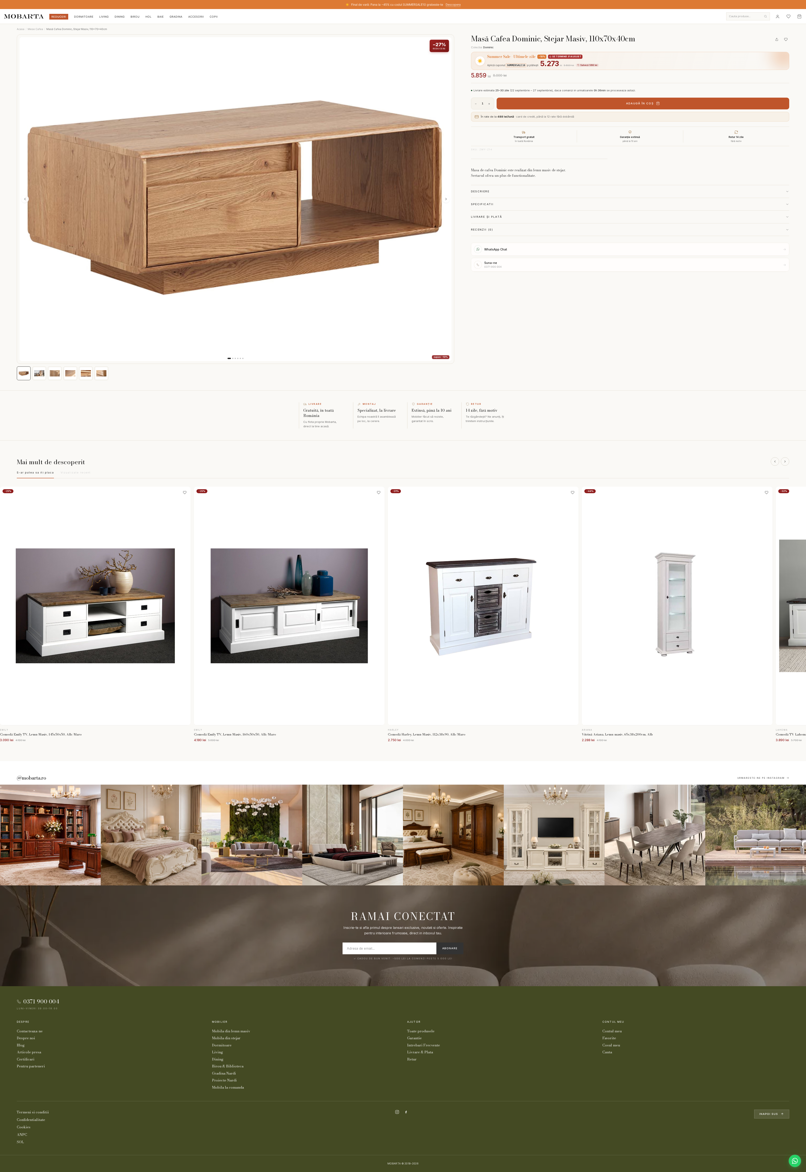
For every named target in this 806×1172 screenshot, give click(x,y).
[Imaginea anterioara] (25, 199)
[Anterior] (775, 461)
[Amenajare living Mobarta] (151, 835)
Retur (412, 1059)
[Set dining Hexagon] (654, 835)
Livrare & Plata (420, 1052)
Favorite (609, 1038)
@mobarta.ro (31, 778)
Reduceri (58, 16)
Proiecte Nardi (224, 1080)
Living (104, 16)
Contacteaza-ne (30, 1031)
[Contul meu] (777, 16)
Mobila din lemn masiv (231, 1031)
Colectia (482, 47)
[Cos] (799, 16)
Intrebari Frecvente (423, 1045)
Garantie (414, 1038)
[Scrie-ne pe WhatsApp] (795, 1161)
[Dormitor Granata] (352, 835)
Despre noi (26, 1038)
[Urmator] (785, 461)
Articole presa (29, 1052)
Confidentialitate (31, 1119)
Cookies (23, 1127)
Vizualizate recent (76, 472)
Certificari (25, 1059)
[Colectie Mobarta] (554, 835)
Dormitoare (83, 16)
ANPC (22, 1134)
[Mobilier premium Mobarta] (453, 835)
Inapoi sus (768, 1114)
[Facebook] (406, 1112)
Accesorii (196, 16)
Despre (23, 1021)
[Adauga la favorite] (786, 39)
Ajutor (414, 1021)
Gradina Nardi (224, 1073)
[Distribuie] (776, 39)
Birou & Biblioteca (227, 1066)
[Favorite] (788, 16)
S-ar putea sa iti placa (35, 472)
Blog (21, 1045)
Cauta (607, 1052)
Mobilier (220, 1021)
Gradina (176, 16)
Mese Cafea (35, 29)
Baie (160, 16)
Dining (120, 16)
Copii (214, 16)
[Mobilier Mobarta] (50, 835)
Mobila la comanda (228, 1087)
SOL (20, 1142)
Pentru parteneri (31, 1066)
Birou (135, 16)
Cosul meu (611, 1045)
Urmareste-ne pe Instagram (761, 777)
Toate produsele (420, 1031)
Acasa (20, 29)
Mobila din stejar (226, 1038)
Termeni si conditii (33, 1112)
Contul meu (613, 1021)
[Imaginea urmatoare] (446, 199)
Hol (148, 16)
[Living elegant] (252, 835)
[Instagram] (397, 1112)
